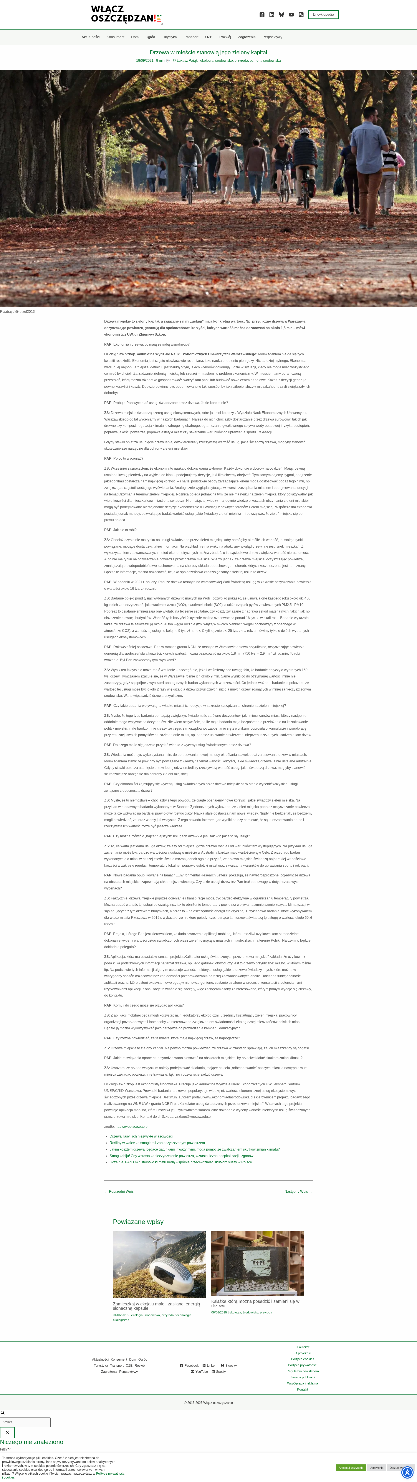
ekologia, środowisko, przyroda (224, 60)
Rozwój (140, 1365)
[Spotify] (301, 14)
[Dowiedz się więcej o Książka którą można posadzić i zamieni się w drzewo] (257, 1263)
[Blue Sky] (281, 14)
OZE (129, 1365)
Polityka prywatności (302, 1365)
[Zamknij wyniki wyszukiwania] (7, 1432)
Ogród (142, 1359)
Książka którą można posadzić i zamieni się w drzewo (255, 1303)
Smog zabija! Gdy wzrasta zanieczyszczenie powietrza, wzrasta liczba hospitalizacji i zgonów (181, 1156)
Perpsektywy (128, 1371)
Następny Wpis (298, 1191)
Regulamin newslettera (302, 1371)
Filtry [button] (10, 1450)
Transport (117, 1365)
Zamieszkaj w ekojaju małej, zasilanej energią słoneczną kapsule (156, 1306)
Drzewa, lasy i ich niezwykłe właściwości (141, 1136)
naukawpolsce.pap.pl (132, 1126)
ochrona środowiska (265, 60)
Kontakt (302, 1389)
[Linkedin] (272, 14)
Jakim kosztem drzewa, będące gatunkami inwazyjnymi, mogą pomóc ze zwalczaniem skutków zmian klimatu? (195, 1149)
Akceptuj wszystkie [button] (351, 1467)
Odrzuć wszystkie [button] (401, 1467)
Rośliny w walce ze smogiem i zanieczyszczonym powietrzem (157, 1143)
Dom (132, 1359)
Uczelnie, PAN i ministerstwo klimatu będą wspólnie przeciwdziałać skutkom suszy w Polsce (181, 1162)
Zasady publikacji (302, 1377)
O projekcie (303, 1353)
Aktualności (100, 1359)
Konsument (119, 1359)
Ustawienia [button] (376, 1467)
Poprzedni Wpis (119, 1191)
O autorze (303, 1347)
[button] (323, 14)
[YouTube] (291, 14)
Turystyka (101, 1365)
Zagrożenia (109, 1371)
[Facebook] (262, 14)
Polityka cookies (302, 1359)
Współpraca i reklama (302, 1383)
